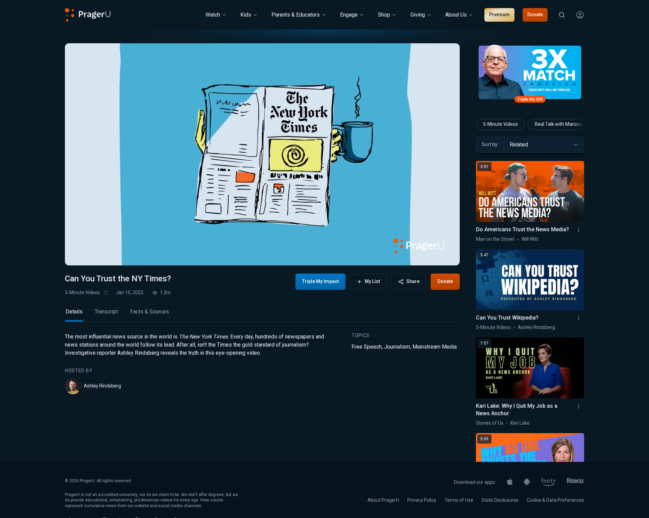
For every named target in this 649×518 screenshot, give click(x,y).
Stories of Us (489, 423)
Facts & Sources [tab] (149, 311)
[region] (262, 154)
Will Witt (530, 239)
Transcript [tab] (106, 311)
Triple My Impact (320, 281)
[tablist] (262, 314)
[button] (78, 254)
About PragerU (383, 500)
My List (372, 281)
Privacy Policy (421, 500)
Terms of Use (458, 500)
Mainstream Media (434, 347)
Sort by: (490, 144)
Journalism (397, 347)
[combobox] (544, 145)
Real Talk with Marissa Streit (565, 124)
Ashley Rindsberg (102, 385)
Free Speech (367, 347)
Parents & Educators (295, 14)
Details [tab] (74, 311)
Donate (535, 14)
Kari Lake (520, 423)
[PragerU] (88, 15)
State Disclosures (500, 500)
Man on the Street (495, 239)
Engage (349, 14)
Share (412, 281)
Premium (499, 14)
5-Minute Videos (82, 292)
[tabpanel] (262, 363)
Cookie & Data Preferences (555, 500)
